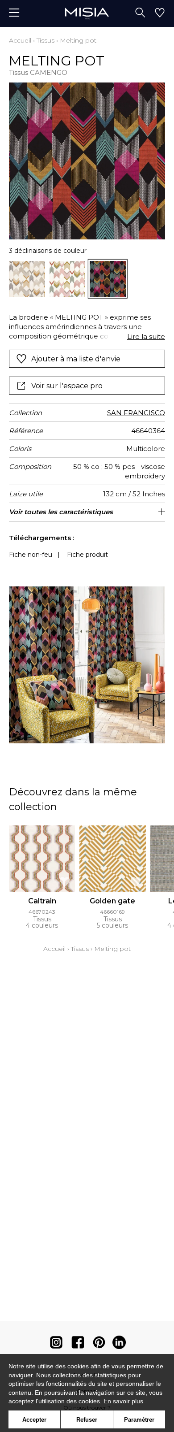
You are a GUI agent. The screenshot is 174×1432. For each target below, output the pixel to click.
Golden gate (112, 901)
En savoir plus (123, 1401)
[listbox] (87, 279)
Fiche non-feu (30, 555)
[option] (27, 279)
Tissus (45, 40)
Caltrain (42, 901)
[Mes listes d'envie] (159, 13)
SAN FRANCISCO (136, 412)
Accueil (20, 40)
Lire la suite (146, 336)
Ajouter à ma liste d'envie (75, 359)
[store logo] (87, 13)
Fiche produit (87, 555)
